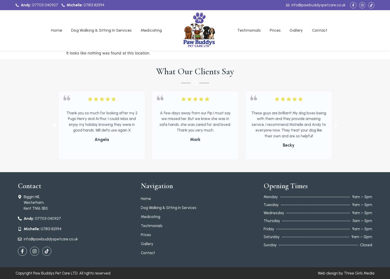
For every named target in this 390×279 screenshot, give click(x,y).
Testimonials (249, 30)
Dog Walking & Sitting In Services (101, 30)
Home (56, 30)
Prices (275, 30)
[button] (54, 125)
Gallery (296, 30)
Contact (319, 30)
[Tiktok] (371, 5)
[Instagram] (362, 5)
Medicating (151, 30)
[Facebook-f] (353, 5)
